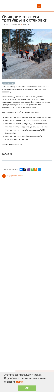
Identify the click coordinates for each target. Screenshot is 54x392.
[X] (24, 169)
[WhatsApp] (32, 169)
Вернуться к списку (15, 176)
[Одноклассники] (35, 169)
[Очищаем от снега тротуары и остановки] (27, 30)
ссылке (20, 381)
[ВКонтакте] (21, 169)
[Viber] (28, 169)
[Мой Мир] (39, 169)
